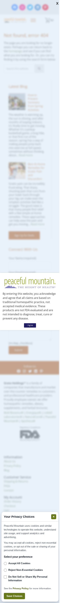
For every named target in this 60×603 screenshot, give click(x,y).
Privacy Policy (21, 588)
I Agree (30, 325)
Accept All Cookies (19, 563)
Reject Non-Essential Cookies (25, 569)
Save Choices (14, 596)
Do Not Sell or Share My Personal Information (27, 578)
